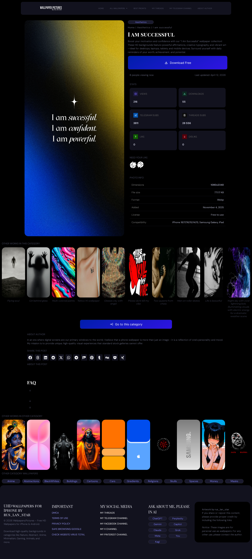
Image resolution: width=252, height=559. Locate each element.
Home (131, 27)
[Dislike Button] (140, 164)
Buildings (72, 481)
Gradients (133, 481)
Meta (157, 535)
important (62, 506)
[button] (30, 357)
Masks (234, 481)
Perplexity (177, 518)
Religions (153, 481)
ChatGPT (157, 518)
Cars (112, 481)
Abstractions (31, 481)
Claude (157, 530)
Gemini (157, 524)
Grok (178, 530)
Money (214, 481)
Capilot (178, 524)
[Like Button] (133, 164)
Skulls (173, 481)
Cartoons (92, 481)
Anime (11, 481)
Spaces (193, 481)
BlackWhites (51, 481)
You (178, 535)
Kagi (157, 541)
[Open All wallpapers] (127, 8)
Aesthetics (140, 22)
